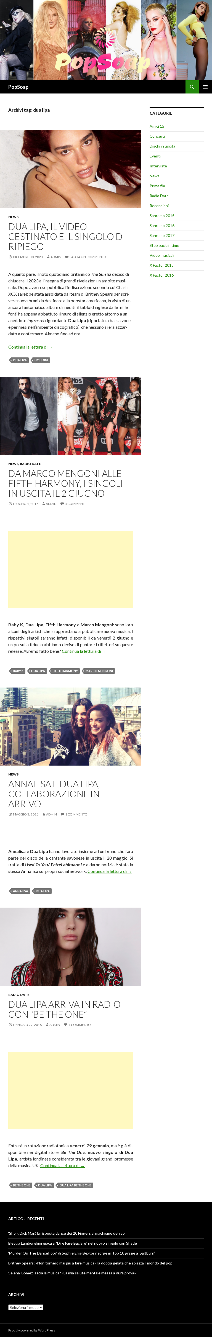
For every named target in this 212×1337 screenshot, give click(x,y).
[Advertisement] (70, 569)
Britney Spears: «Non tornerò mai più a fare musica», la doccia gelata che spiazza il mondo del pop (90, 1263)
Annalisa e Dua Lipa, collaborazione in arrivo (54, 793)
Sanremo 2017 (162, 235)
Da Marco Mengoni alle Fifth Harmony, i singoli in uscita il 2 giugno (65, 483)
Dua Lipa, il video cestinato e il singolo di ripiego (66, 236)
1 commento (76, 814)
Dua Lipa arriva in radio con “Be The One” (64, 1009)
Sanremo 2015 (162, 215)
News (13, 217)
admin (56, 257)
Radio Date (30, 464)
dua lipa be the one (75, 1185)
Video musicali (162, 255)
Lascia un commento (88, 257)
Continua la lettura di (30, 346)
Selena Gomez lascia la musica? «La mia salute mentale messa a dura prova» (72, 1273)
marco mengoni (99, 671)
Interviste (158, 166)
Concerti (157, 136)
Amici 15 (157, 126)
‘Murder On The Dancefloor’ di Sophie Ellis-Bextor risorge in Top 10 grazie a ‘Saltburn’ (81, 1253)
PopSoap (18, 87)
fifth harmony (65, 671)
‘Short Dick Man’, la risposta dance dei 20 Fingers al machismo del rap (66, 1233)
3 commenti (75, 504)
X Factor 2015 (162, 265)
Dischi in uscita (162, 146)
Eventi (155, 156)
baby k (18, 671)
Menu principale (205, 86)
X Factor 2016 (162, 275)
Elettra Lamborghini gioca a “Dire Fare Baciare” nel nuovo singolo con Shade (72, 1243)
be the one (21, 1185)
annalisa (20, 891)
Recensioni (159, 205)
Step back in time (164, 245)
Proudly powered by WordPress (31, 1330)
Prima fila (157, 185)
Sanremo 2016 (162, 225)
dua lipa (20, 360)
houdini (41, 360)
